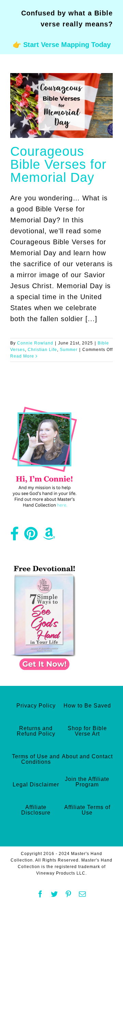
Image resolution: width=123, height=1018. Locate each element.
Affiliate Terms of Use (87, 810)
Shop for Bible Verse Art (87, 731)
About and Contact (87, 756)
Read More (22, 356)
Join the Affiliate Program (87, 781)
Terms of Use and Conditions (36, 759)
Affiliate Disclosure (36, 810)
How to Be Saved (87, 706)
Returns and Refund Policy (36, 731)
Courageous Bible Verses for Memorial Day (58, 164)
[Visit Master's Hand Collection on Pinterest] (31, 536)
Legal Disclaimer (36, 784)
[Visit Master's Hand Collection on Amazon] (49, 536)
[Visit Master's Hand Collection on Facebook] (14, 536)
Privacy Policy (36, 706)
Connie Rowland (35, 343)
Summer (69, 349)
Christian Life (42, 349)
